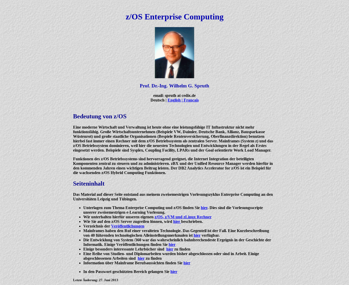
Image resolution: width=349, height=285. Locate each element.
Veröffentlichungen (127, 226)
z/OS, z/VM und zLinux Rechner (183, 217)
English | (176, 100)
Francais (191, 100)
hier (204, 208)
